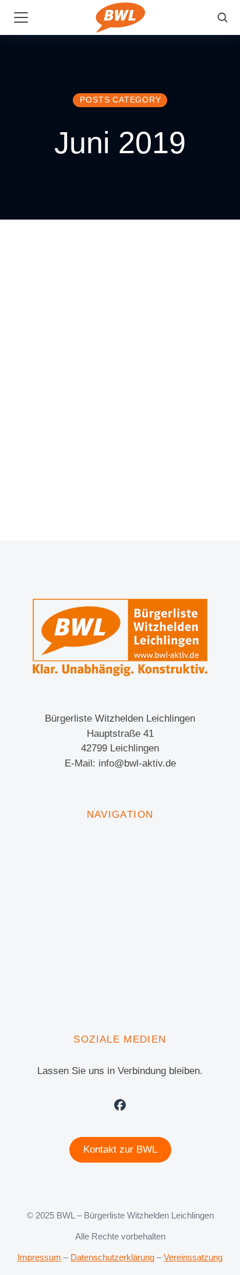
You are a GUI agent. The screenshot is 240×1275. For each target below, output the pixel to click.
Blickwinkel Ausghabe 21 (94, 439)
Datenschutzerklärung (112, 1257)
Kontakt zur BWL (120, 1149)
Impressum (39, 1257)
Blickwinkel (33, 464)
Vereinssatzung (193, 1257)
